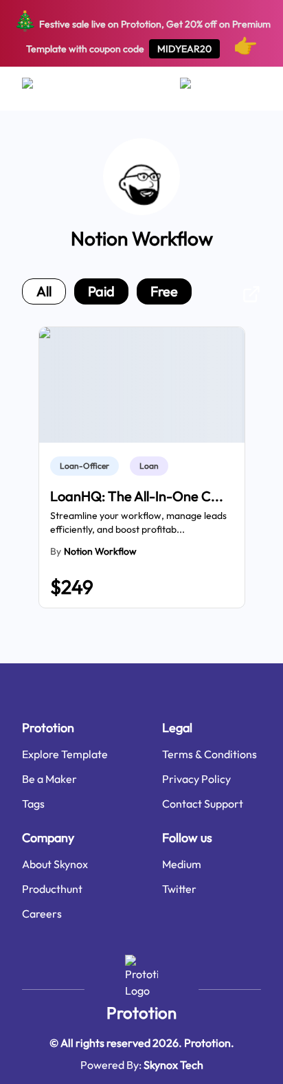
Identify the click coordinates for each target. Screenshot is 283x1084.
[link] (87, 466)
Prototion (141, 1012)
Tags (33, 803)
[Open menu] (41, 89)
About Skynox (55, 864)
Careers (42, 913)
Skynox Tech (173, 1065)
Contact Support (202, 803)
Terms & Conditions (209, 754)
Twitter (179, 889)
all (44, 291)
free (164, 291)
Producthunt (52, 889)
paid (101, 291)
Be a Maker (49, 779)
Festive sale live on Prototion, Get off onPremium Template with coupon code (142, 32)
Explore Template (65, 754)
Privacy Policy (196, 779)
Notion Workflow (100, 551)
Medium (181, 864)
